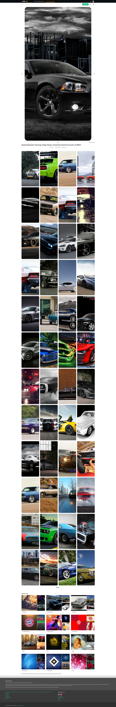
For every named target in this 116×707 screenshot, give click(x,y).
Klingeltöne (6, 695)
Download (85, 4)
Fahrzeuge (51, 147)
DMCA (22, 705)
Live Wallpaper (7, 696)
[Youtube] (61, 695)
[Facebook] (59, 695)
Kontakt (59, 698)
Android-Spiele (7, 693)
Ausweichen (64, 147)
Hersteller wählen (60, 696)
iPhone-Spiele (7, 694)
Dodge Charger (57, 147)
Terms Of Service (19, 705)
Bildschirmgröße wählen (61, 697)
